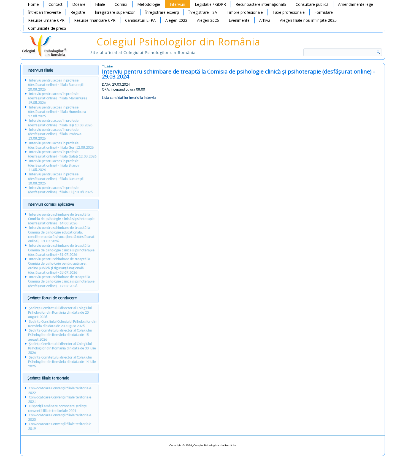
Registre (78, 12)
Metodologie (148, 4)
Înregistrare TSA (202, 12)
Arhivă (264, 20)
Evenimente (239, 20)
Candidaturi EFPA (140, 20)
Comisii (121, 4)
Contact (55, 4)
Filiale (100, 4)
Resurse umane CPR (46, 20)
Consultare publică (312, 4)
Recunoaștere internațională (261, 4)
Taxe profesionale (288, 12)
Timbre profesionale (245, 12)
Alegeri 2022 (176, 20)
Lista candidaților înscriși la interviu (129, 98)
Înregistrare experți (162, 12)
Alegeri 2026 (208, 20)
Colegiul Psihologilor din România (178, 41)
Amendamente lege (355, 4)
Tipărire (107, 66)
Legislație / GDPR (210, 4)
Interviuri (177, 4)
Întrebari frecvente (44, 12)
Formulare (323, 12)
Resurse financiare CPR (94, 20)
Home (33, 4)
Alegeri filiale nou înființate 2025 (308, 20)
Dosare (78, 4)
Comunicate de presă (47, 28)
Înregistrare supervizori (115, 12)
